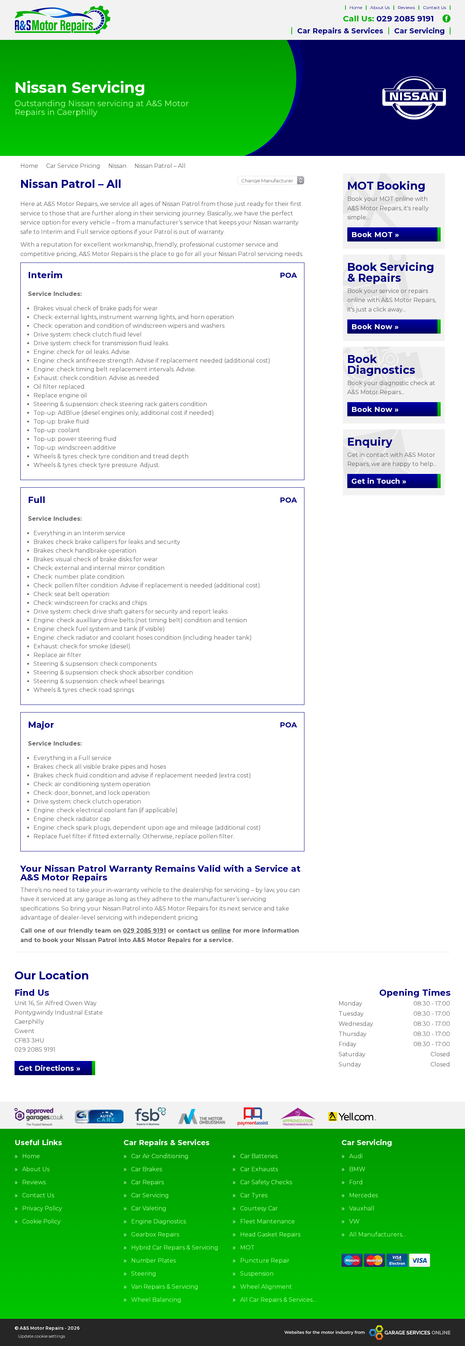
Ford (356, 1182)
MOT (247, 1248)
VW (354, 1222)
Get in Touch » (378, 481)
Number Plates (153, 1261)
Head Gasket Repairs (270, 1235)
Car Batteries (259, 1156)
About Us (380, 7)
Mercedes (363, 1195)
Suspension (257, 1274)
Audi (356, 1156)
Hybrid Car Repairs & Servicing (174, 1248)
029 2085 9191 (388, 19)
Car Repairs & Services (340, 30)
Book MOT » (375, 234)
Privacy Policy (42, 1208)
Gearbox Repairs (155, 1235)
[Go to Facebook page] (446, 18)
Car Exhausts (259, 1169)
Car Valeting (148, 1208)
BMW (357, 1169)
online (221, 930)
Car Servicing (419, 30)
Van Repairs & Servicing (164, 1287)
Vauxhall (362, 1208)
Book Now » (375, 326)
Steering (143, 1274)
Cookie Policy (41, 1222)
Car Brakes (146, 1169)
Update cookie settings (41, 1336)
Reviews (406, 7)
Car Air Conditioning (160, 1156)
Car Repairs (147, 1182)
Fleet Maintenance (267, 1222)
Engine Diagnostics (158, 1222)
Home (355, 7)
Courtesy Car (259, 1208)
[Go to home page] (62, 19)
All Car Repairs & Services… (278, 1300)
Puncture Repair (265, 1261)
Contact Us (434, 7)
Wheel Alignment (266, 1287)
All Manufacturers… (377, 1235)
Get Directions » (49, 1068)
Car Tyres (253, 1195)
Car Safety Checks (266, 1182)
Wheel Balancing (156, 1300)
